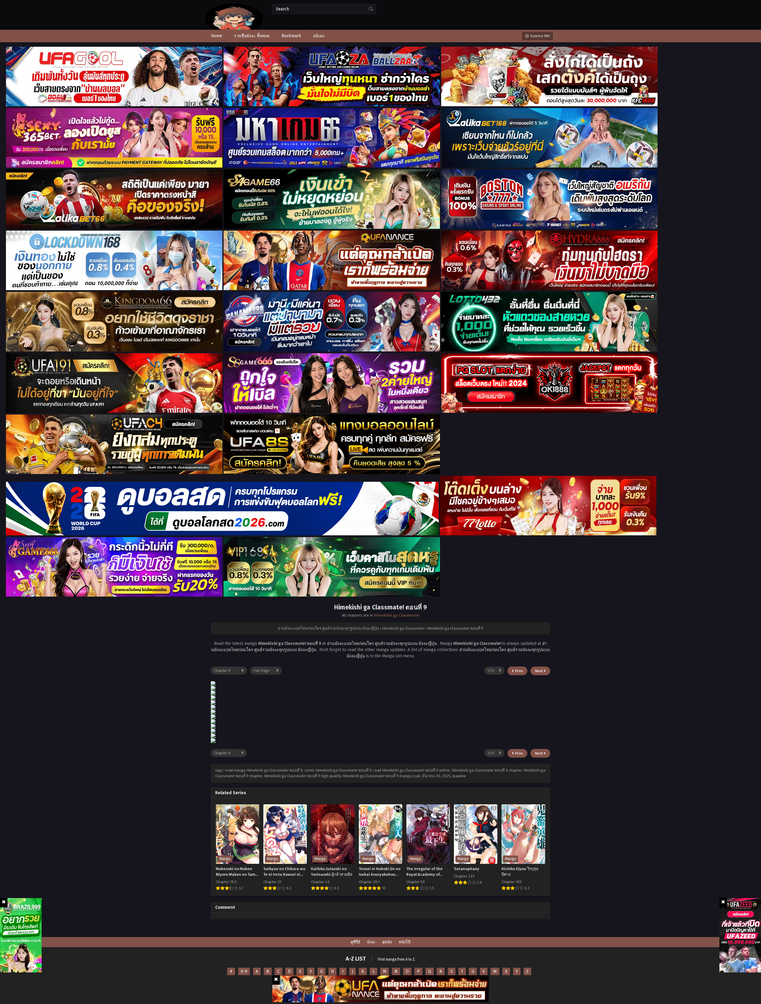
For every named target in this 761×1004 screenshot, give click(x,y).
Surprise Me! (539, 36)
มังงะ (371, 942)
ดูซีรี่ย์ (355, 942)
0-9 (244, 971)
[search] (371, 9)
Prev (518, 671)
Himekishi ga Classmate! (396, 615)
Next (539, 671)
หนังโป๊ (404, 942)
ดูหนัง (387, 942)
